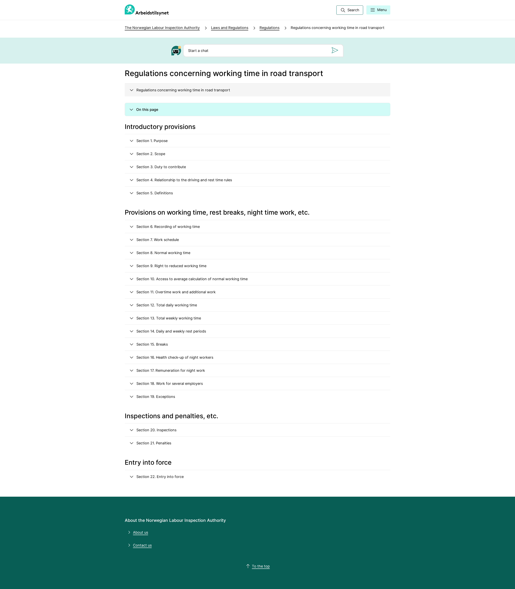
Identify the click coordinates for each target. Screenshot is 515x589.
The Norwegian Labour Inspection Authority (162, 27)
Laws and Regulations (229, 27)
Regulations (269, 27)
